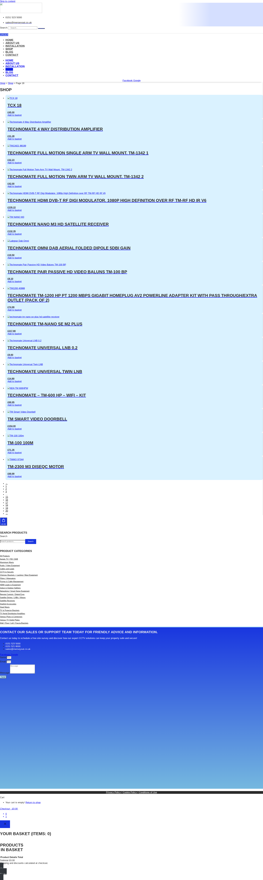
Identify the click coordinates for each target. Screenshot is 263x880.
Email (3, 661)
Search (3, 27)
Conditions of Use (148, 792)
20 (6, 511)
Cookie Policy (130, 792)
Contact (11, 54)
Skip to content (7, 1)
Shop (9, 48)
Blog (9, 51)
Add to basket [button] (15, 115)
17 (6, 502)
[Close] (5, 824)
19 (6, 508)
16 (6, 500)
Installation (15, 45)
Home (9, 39)
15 (6, 497)
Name (3, 657)
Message (5, 672)
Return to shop (33, 802)
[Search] (41, 28)
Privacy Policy (113, 792)
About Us (12, 42)
